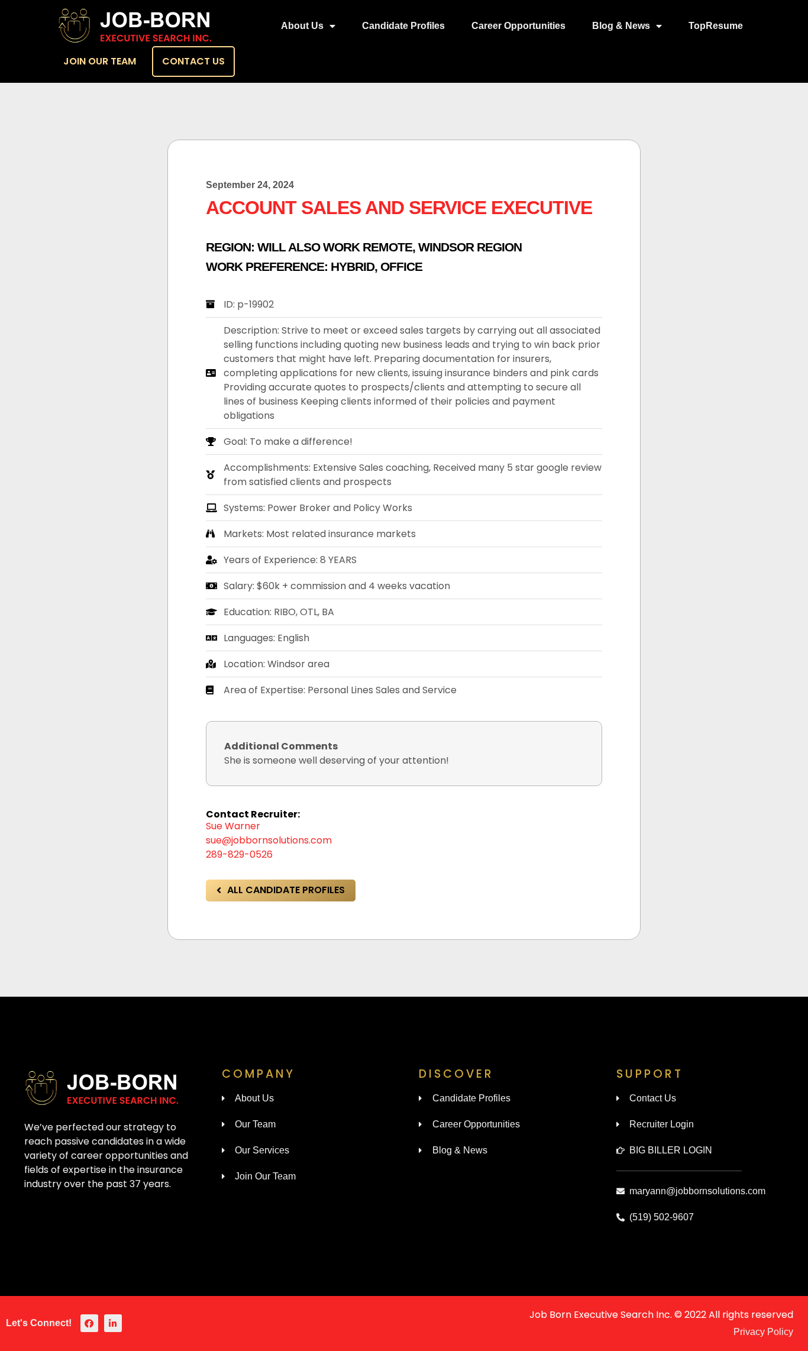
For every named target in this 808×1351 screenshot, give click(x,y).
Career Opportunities (518, 26)
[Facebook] (89, 1323)
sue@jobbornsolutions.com (269, 840)
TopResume (716, 26)
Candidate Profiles (403, 26)
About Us (302, 26)
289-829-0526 (239, 854)
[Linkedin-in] (113, 1323)
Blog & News (621, 26)
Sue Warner (233, 826)
